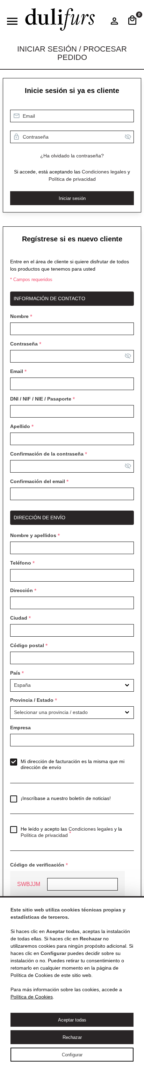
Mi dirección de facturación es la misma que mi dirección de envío (72, 764)
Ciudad (18, 618)
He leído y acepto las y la (71, 832)
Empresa (20, 727)
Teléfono (20, 563)
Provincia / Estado (31, 700)
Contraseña (24, 344)
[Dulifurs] (60, 19)
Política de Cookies (31, 997)
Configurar (72, 1054)
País (15, 673)
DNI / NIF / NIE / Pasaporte (40, 399)
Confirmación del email (37, 481)
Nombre (19, 316)
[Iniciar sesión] (114, 22)
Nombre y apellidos (33, 535)
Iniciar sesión (72, 198)
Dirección (21, 590)
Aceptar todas (72, 1020)
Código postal (27, 645)
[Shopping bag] (132, 21)
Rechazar (72, 1037)
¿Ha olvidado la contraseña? (72, 155)
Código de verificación (37, 865)
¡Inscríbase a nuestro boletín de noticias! (66, 798)
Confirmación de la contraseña (47, 454)
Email (16, 371)
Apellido (20, 426)
